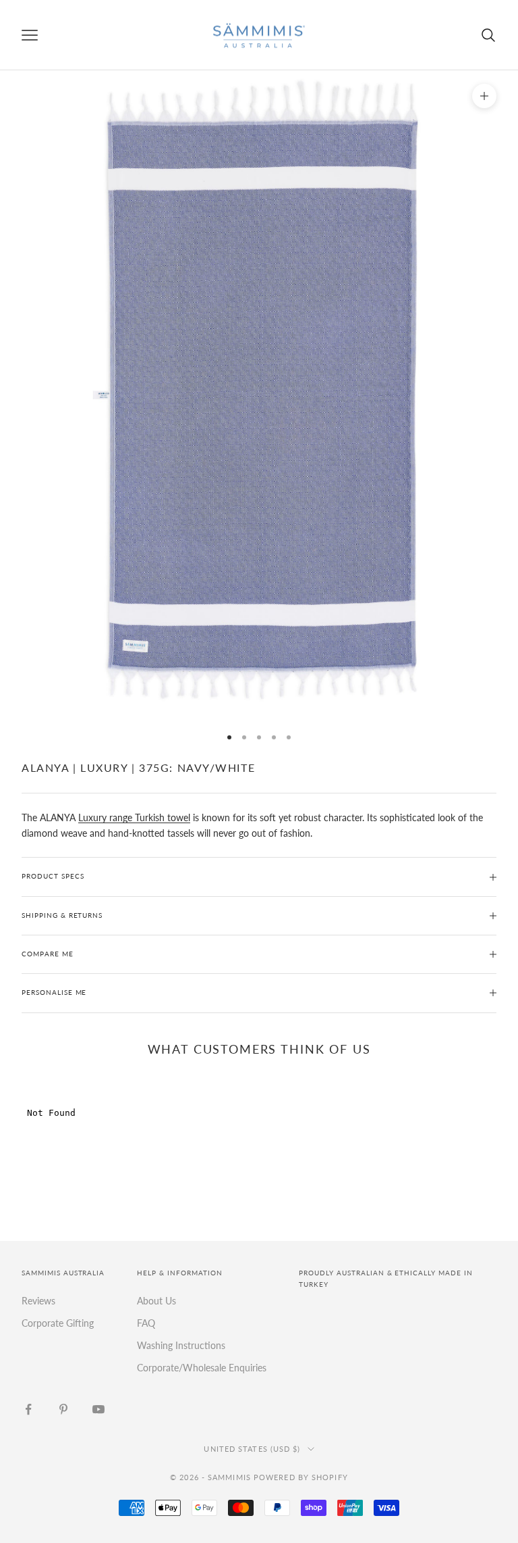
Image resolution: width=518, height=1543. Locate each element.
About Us (156, 1300)
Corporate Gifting (58, 1323)
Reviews (38, 1300)
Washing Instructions (181, 1345)
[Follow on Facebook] (28, 1409)
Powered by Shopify (301, 1477)
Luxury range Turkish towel (134, 817)
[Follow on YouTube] (98, 1409)
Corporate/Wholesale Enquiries (201, 1367)
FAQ (146, 1323)
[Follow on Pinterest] (63, 1409)
